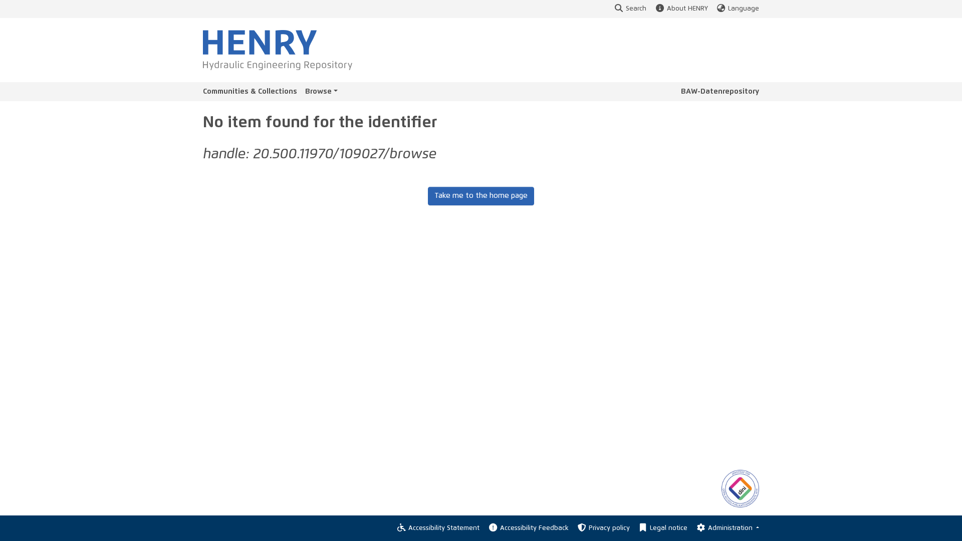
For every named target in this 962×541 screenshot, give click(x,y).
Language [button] (743, 9)
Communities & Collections (250, 91)
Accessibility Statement (443, 528)
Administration (731, 528)
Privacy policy (609, 528)
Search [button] (636, 9)
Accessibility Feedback (534, 528)
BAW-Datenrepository (720, 91)
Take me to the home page (481, 195)
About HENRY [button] (687, 9)
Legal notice (668, 528)
